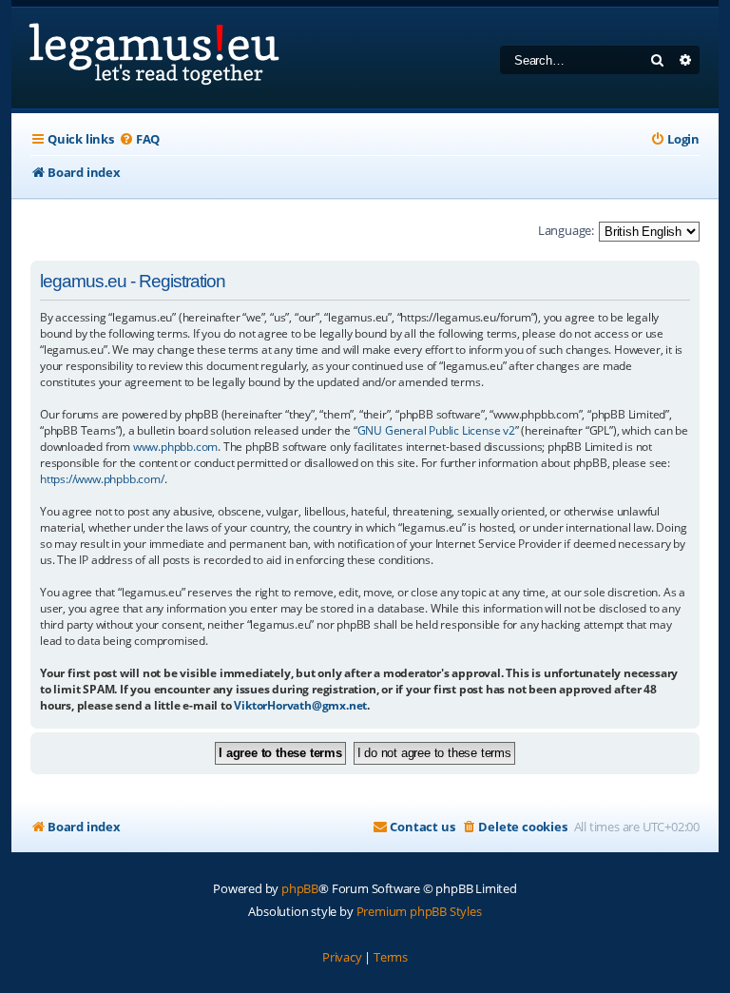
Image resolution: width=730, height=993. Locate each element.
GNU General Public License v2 (436, 430)
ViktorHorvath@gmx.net (300, 705)
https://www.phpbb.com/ (102, 479)
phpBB (299, 888)
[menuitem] (139, 139)
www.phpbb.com (175, 446)
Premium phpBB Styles (419, 911)
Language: (566, 230)
